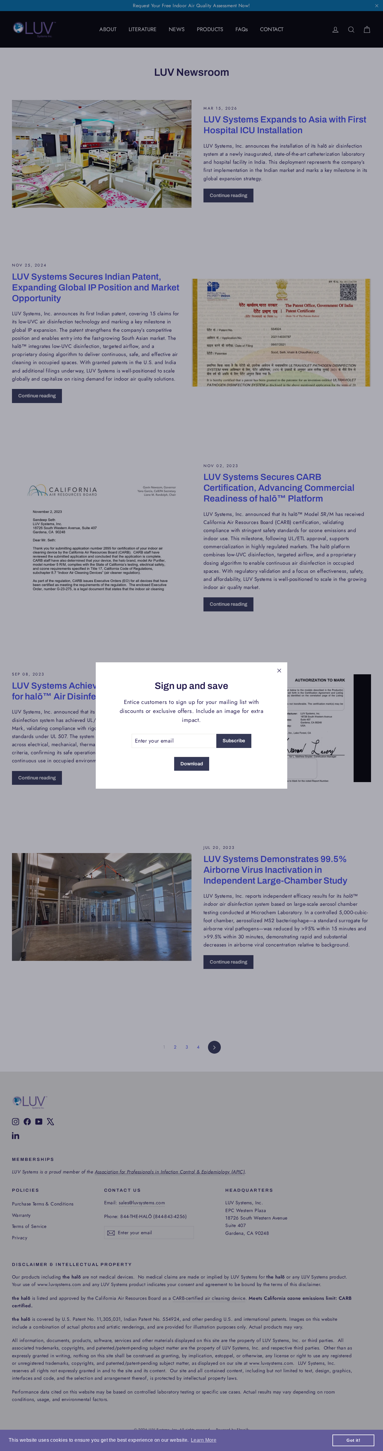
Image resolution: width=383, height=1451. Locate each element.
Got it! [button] (353, 1440)
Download (191, 763)
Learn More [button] (203, 1440)
